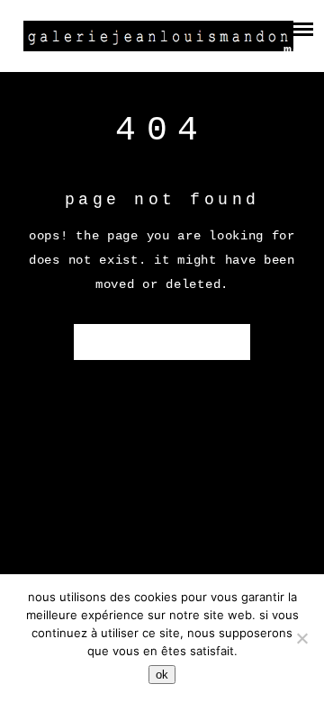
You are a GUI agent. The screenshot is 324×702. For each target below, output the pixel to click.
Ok (162, 674)
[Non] (301, 638)
